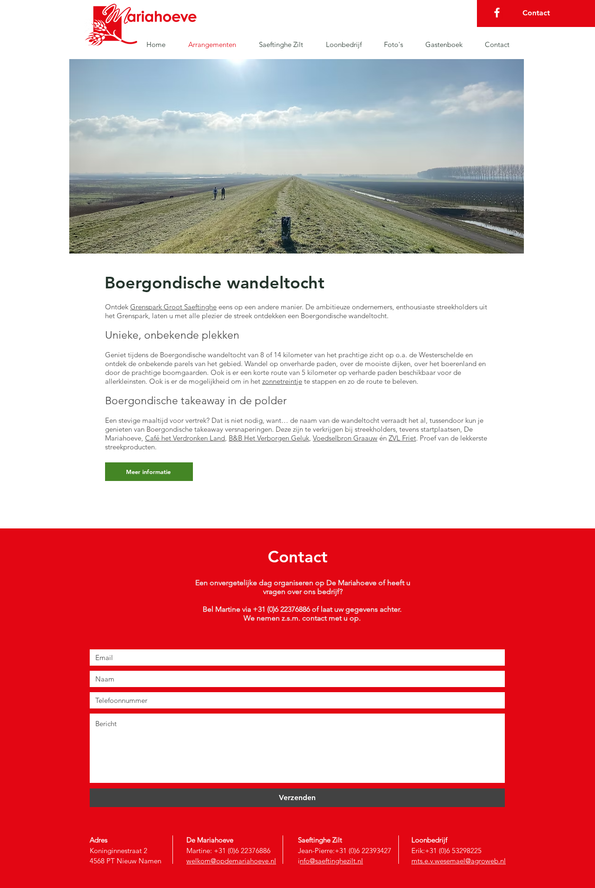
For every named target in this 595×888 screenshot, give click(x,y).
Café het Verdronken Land (185, 438)
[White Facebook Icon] (496, 12)
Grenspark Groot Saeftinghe (173, 306)
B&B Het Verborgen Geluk (269, 438)
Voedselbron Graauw (345, 438)
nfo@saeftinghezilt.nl (331, 860)
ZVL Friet (402, 438)
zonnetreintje (282, 381)
